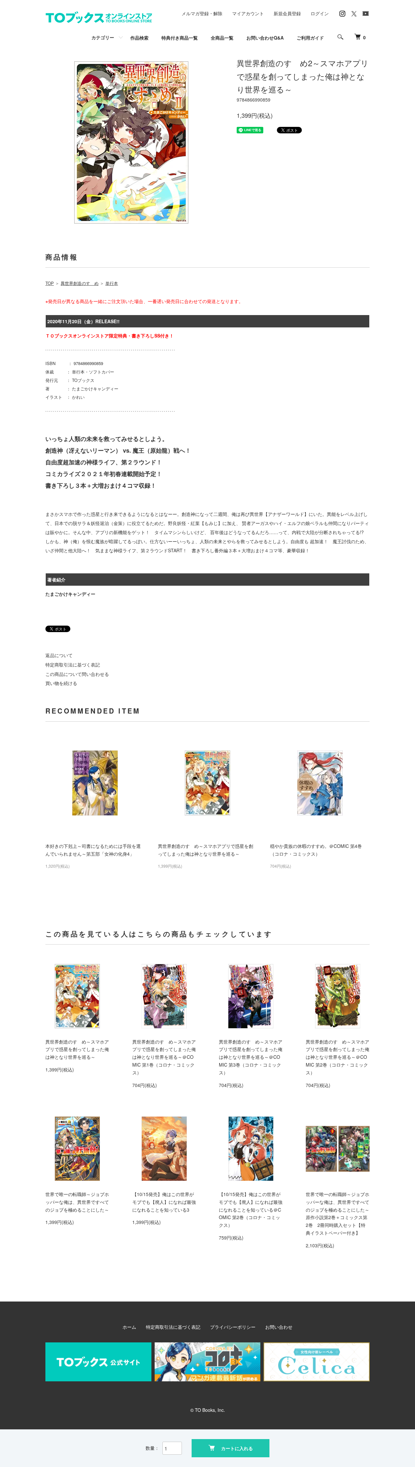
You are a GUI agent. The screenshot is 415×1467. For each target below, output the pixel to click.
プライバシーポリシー (232, 1327)
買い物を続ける (61, 683)
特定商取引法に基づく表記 (72, 664)
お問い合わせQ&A (265, 37)
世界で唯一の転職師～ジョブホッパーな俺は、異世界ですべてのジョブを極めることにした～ (77, 1202)
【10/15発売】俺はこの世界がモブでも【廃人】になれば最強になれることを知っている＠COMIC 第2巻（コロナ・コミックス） (250, 1209)
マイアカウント (248, 13)
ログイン (320, 13)
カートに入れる (237, 1448)
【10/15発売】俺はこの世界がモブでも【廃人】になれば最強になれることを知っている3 (164, 1202)
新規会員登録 (287, 13)
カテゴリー (102, 37)
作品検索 (139, 37)
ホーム (129, 1327)
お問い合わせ (278, 1327)
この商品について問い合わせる (77, 674)
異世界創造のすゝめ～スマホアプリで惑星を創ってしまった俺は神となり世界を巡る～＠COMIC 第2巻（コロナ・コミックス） (337, 1057)
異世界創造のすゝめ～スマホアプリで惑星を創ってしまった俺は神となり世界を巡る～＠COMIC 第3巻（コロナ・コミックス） (250, 1057)
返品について (59, 655)
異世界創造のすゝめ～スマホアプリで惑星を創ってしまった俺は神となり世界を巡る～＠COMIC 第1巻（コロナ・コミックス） (164, 1057)
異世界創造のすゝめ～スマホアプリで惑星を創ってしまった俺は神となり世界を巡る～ (77, 1049)
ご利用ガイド (310, 37)
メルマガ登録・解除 (202, 13)
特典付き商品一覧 (179, 37)
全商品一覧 (222, 37)
